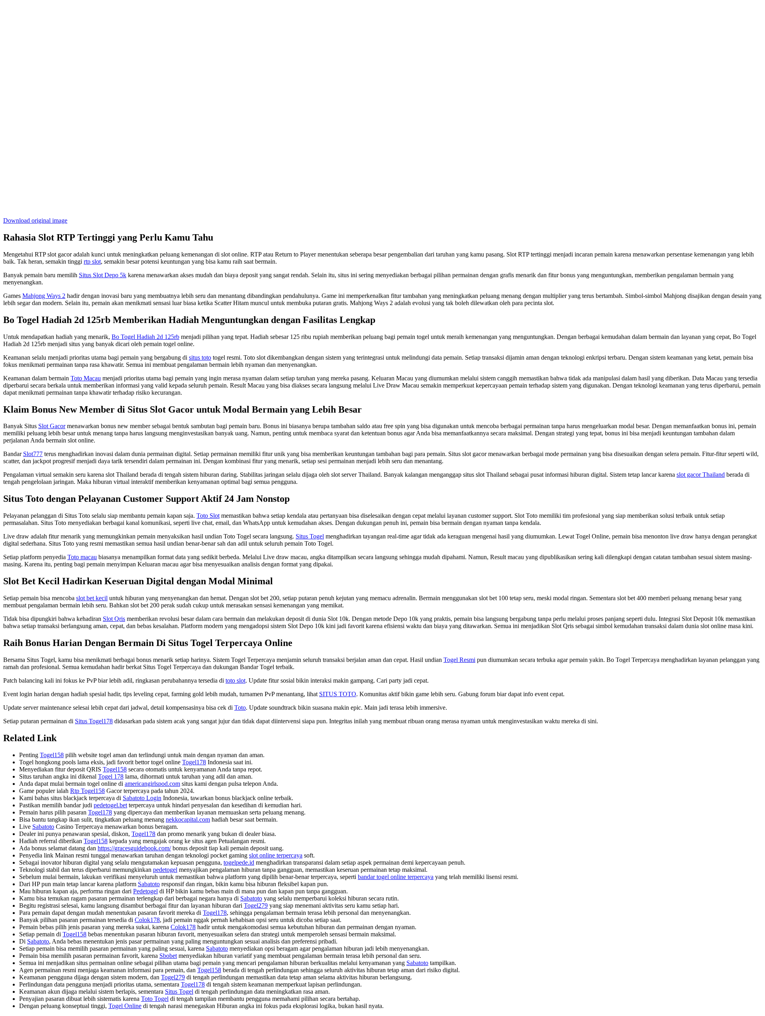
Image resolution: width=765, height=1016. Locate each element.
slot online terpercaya (275, 855)
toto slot (235, 680)
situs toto (200, 357)
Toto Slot (208, 515)
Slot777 (33, 453)
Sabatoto (43, 826)
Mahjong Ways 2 (43, 295)
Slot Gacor (51, 426)
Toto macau (82, 557)
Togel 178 (111, 776)
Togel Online (124, 1005)
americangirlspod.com (152, 783)
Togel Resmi (459, 659)
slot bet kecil (92, 598)
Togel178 (194, 762)
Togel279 (256, 905)
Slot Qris (114, 618)
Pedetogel (145, 891)
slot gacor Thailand (701, 474)
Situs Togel (310, 536)
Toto (240, 707)
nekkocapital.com (188, 819)
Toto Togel (155, 998)
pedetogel (165, 869)
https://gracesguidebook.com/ (134, 848)
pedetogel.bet (110, 805)
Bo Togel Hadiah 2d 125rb (145, 336)
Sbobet (168, 955)
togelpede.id (239, 862)
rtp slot (92, 261)
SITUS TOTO (337, 694)
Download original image (35, 220)
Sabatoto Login (142, 798)
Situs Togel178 (94, 721)
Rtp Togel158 (87, 790)
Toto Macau (86, 378)
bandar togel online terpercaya (396, 876)
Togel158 (52, 755)
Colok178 (147, 919)
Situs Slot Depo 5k (102, 275)
